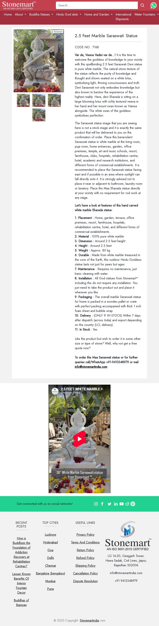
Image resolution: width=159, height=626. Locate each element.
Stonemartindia (89, 620)
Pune (50, 589)
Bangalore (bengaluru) (50, 573)
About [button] (19, 14)
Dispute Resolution (85, 581)
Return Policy (85, 550)
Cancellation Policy (85, 573)
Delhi (50, 558)
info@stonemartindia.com (91, 366)
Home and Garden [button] (97, 14)
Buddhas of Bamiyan (21, 602)
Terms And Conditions (85, 542)
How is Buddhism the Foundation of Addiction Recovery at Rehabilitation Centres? (21, 552)
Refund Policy (85, 558)
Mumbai (50, 581)
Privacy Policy (85, 534)
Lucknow (50, 534)
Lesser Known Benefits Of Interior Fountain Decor (21, 583)
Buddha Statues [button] (40, 14)
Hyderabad (50, 542)
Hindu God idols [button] (67, 14)
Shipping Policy (85, 565)
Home (8, 14)
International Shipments (123, 16)
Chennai (50, 565)
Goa (50, 550)
